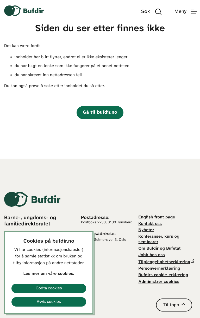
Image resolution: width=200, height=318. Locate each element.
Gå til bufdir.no (100, 112)
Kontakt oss (150, 224)
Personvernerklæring (159, 269)
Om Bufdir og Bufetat (160, 248)
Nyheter (146, 230)
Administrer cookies (159, 282)
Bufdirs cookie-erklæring (163, 275)
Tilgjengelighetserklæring (164, 262)
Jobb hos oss (152, 255)
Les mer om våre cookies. (48, 274)
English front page (157, 217)
